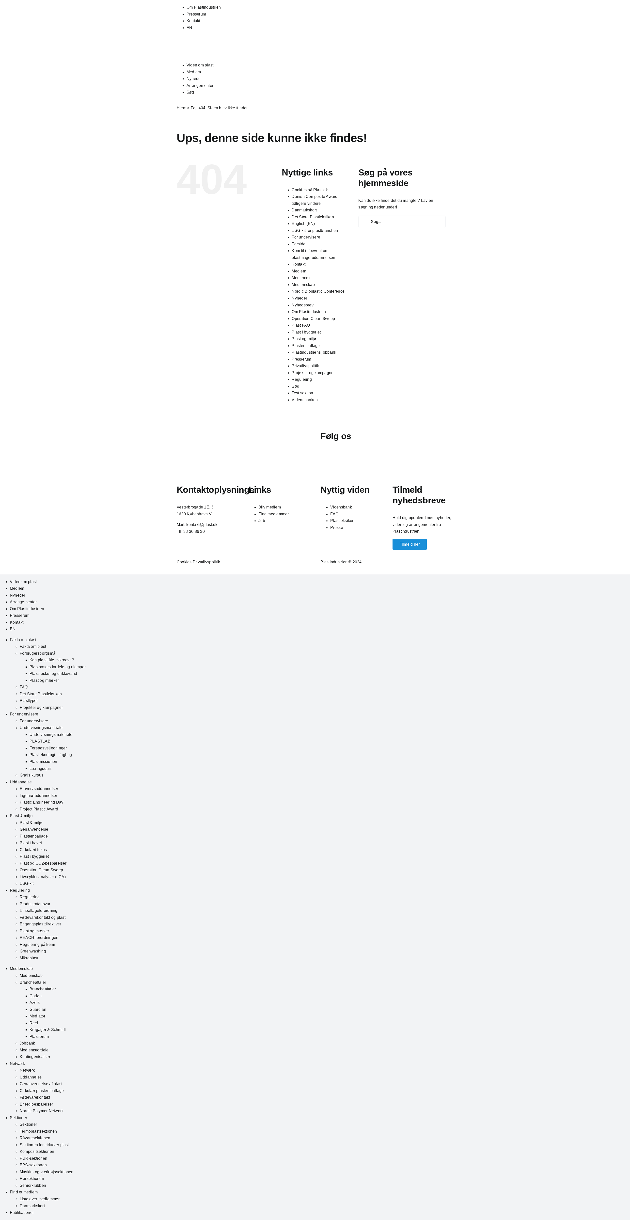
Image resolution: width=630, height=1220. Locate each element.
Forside (298, 244)
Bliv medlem (269, 507)
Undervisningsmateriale (41, 728)
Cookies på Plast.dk (310, 190)
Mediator (37, 1016)
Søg (190, 92)
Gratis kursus (31, 775)
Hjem (181, 108)
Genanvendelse (34, 829)
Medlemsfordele (34, 1050)
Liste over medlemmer (40, 1199)
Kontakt (193, 21)
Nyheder (194, 79)
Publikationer (22, 1212)
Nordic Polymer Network (41, 1111)
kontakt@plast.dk (201, 525)
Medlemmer (302, 278)
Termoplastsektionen (38, 1131)
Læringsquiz (41, 768)
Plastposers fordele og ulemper (58, 667)
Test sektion (302, 393)
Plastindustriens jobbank (314, 352)
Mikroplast (29, 958)
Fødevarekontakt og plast (42, 917)
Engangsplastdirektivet (40, 924)
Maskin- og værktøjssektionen (47, 1172)
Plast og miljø (304, 339)
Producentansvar (35, 904)
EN (189, 28)
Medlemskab (303, 285)
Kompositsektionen (37, 1151)
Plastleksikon (342, 521)
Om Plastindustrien (204, 7)
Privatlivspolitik (305, 366)
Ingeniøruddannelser (38, 795)
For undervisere (306, 237)
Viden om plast (200, 65)
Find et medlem (24, 1192)
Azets (35, 1002)
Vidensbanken (305, 400)
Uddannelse (21, 782)
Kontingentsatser (35, 1057)
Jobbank (27, 1043)
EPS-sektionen (33, 1165)
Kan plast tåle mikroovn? (52, 660)
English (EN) (303, 224)
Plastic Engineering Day (41, 802)
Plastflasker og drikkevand (53, 673)
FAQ (334, 514)
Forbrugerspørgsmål (38, 653)
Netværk (17, 1064)
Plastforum (39, 1036)
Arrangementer (200, 85)
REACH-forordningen (39, 937)
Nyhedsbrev (302, 305)
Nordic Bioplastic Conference (318, 291)
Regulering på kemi (37, 944)
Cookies (184, 562)
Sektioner (18, 1118)
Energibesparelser (36, 1104)
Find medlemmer (273, 514)
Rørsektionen (32, 1178)
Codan (36, 996)
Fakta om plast (23, 640)
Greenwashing (33, 951)
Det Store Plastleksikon (313, 217)
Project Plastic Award (39, 809)
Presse (336, 527)
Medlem (194, 72)
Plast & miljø (21, 816)
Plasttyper (29, 700)
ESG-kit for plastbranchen (315, 230)
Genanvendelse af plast (41, 1084)
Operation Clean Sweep (313, 319)
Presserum (196, 14)
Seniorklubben (33, 1185)
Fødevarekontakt (35, 1097)
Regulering (302, 379)
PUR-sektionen (33, 1158)
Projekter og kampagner (313, 373)
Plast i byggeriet (306, 332)
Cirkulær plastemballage (42, 1091)
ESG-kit (27, 883)
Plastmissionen (43, 762)
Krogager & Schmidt (48, 1030)
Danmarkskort (304, 210)
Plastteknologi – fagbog (51, 755)
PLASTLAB (40, 741)
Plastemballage (306, 346)
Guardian (38, 1009)
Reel (34, 1023)
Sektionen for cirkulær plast (44, 1145)
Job (261, 521)
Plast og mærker (44, 680)
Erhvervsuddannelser (39, 789)
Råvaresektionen (35, 1138)
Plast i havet (31, 843)
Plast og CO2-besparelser (43, 863)
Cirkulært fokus (33, 850)
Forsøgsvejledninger (48, 748)
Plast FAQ (301, 325)
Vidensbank (341, 507)
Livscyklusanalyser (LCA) (43, 877)
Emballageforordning (39, 910)
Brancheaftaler (33, 982)
